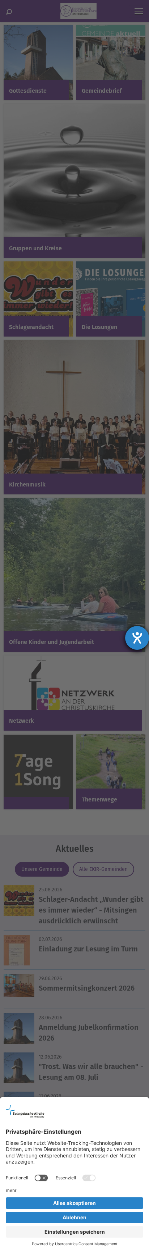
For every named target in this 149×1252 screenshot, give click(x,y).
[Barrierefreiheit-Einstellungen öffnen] (137, 638)
